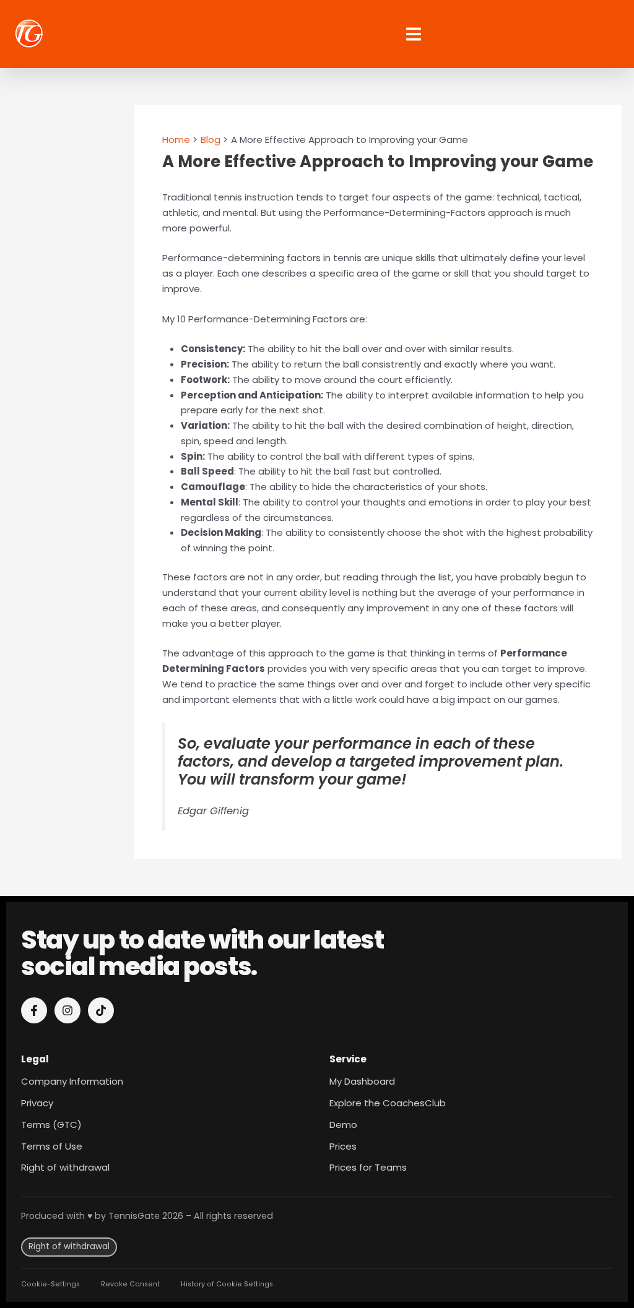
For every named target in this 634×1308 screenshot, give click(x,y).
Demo (343, 1124)
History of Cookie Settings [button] (227, 1284)
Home (176, 139)
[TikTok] (101, 1010)
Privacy (37, 1102)
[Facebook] (34, 1010)
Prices (343, 1146)
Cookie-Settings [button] (50, 1284)
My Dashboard (362, 1081)
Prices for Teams (368, 1167)
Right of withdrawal (65, 1167)
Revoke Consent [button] (130, 1284)
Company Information (72, 1081)
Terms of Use (51, 1146)
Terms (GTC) (51, 1124)
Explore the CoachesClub (387, 1102)
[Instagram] (67, 1010)
